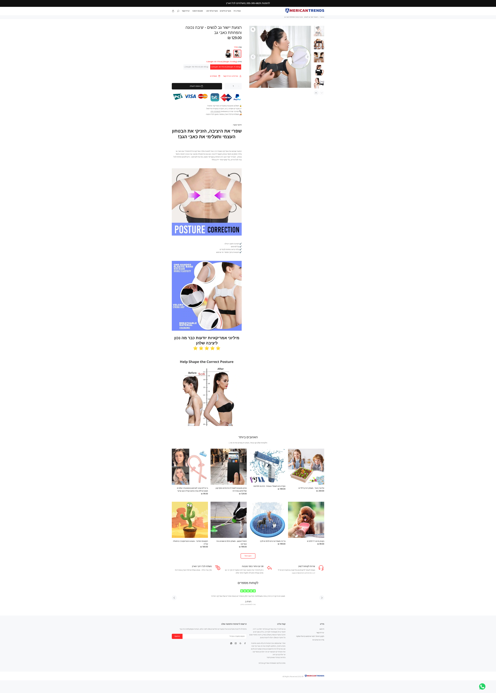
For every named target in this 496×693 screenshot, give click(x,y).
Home (322, 17)
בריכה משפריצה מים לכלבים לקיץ (272, 541)
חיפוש (322, 629)
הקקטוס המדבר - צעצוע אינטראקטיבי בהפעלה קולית (190, 543)
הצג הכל (248, 556)
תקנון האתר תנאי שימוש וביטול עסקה (310, 636)
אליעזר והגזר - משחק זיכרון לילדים (311, 488)
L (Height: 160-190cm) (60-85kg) (196, 66)
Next (307, 56)
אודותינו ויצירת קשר (230, 76)
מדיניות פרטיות (318, 640)
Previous (253, 56)
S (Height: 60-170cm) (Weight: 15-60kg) (226, 66)
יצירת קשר (320, 632)
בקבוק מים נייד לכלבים (315, 541)
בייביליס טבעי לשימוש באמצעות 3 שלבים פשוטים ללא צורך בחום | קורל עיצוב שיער (192, 490)
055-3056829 (215, 111)
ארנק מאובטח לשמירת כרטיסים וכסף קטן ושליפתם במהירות (231, 490)
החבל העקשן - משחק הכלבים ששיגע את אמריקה (231, 543)
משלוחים (213, 76)
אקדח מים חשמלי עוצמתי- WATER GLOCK (269, 486)
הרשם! (177, 636)
